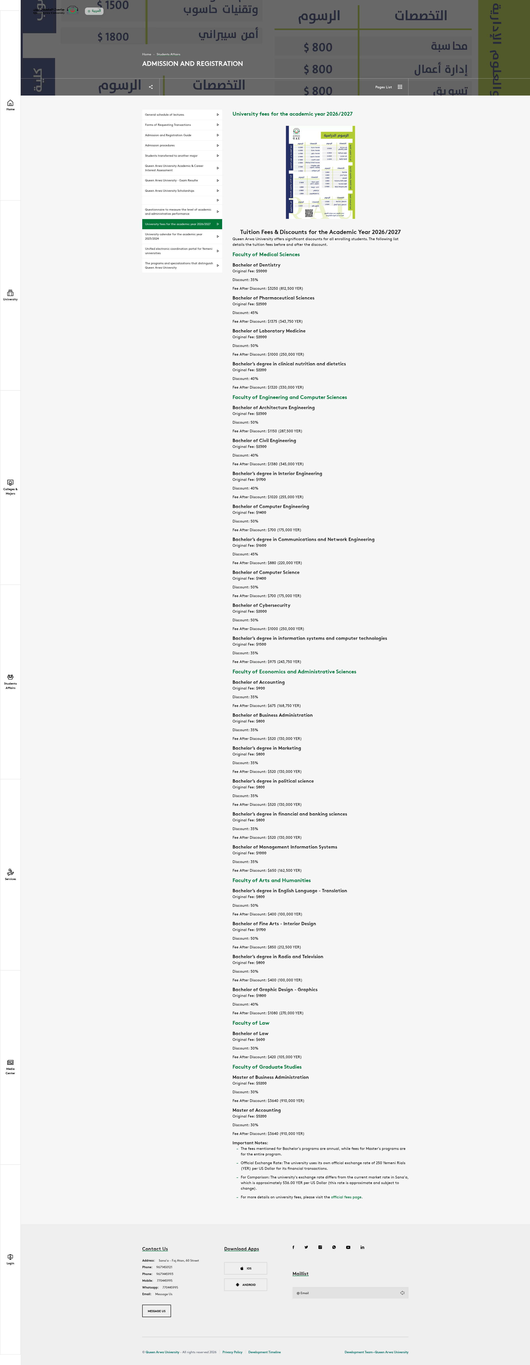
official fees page (346, 1196)
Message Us (163, 1294)
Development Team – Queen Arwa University (376, 1352)
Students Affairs (168, 54)
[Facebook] (293, 1247)
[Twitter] (306, 1247)
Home (146, 54)
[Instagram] (320, 1247)
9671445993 (164, 1274)
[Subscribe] (402, 1293)
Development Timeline (264, 1352)
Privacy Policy (232, 1352)
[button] (10, 296)
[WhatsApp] (334, 1247)
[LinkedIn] (362, 1247)
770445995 (164, 1280)
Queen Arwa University (162, 1352)
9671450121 (164, 1267)
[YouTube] (348, 1247)
